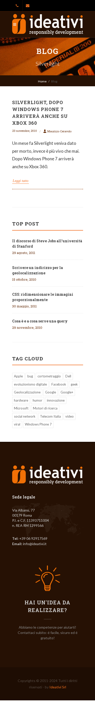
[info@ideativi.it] (28, 5)
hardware (21, 400)
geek (74, 384)
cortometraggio (49, 376)
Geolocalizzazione (27, 392)
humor (37, 400)
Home (42, 81)
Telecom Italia (50, 416)
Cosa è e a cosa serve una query (40, 321)
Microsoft (21, 408)
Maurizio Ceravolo (59, 131)
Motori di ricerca (45, 408)
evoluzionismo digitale (30, 384)
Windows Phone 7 (38, 424)
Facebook (58, 384)
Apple (18, 376)
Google (50, 392)
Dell (68, 376)
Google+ (67, 392)
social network (24, 416)
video (69, 416)
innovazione (56, 400)
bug (30, 376)
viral (17, 424)
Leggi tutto (20, 181)
